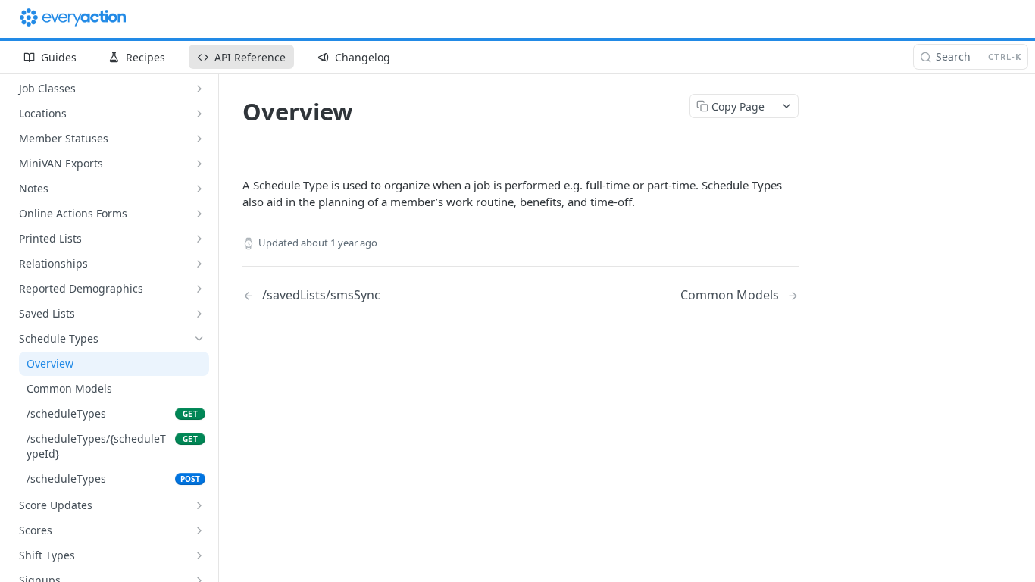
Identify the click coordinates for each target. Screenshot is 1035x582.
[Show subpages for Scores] (199, 530)
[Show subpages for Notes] (199, 189)
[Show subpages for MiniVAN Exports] (199, 164)
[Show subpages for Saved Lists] (199, 314)
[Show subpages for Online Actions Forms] (199, 214)
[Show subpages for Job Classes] (199, 89)
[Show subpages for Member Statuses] (199, 139)
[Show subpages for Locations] (199, 114)
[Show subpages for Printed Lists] (199, 239)
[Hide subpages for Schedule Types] (199, 339)
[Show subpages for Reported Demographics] (199, 289)
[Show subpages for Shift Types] (199, 555)
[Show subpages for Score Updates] (199, 505)
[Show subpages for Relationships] (199, 264)
